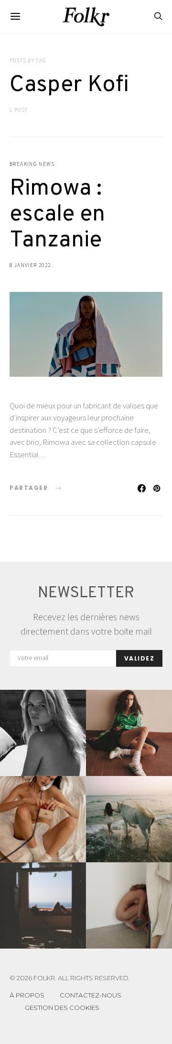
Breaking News (32, 164)
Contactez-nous (90, 995)
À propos (27, 995)
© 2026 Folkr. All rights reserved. (70, 978)
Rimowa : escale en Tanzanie (57, 214)
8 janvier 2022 (30, 265)
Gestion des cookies (62, 1007)
